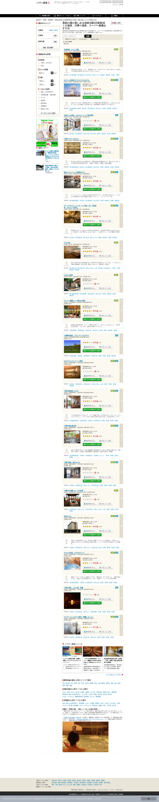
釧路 (70, 685)
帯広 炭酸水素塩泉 (73, 167)
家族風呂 (98, 696)
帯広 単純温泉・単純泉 (75, 108)
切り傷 (110, 694)
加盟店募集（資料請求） (77, 789)
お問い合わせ (119, 789)
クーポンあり (83, 39)
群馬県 (74, 780)
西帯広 (103, 683)
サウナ (64, 692)
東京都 (79, 780)
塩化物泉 (86, 696)
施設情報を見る (90, 62)
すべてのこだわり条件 (48, 113)
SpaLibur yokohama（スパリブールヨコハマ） (90, 719)
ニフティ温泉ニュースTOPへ (113, 674)
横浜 (53, 784)
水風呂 (95, 694)
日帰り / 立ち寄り (46, 63)
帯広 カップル (95, 74)
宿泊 (68, 692)
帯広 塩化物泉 (72, 74)
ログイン (115, 4)
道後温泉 (89, 782)
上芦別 (87, 683)
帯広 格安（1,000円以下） (104, 268)
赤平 (72, 683)
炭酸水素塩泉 (79, 696)
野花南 (91, 683)
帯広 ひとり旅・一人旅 (91, 268)
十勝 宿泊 (79, 355)
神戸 (101, 784)
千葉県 (64, 780)
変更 (55, 35)
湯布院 (101, 782)
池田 (67, 685)
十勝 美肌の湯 (80, 330)
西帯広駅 (108, 74)
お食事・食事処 (84, 692)
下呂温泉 (76, 782)
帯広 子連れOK (81, 268)
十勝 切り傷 (88, 330)
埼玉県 (60, 780)
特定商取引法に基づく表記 (87, 794)
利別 (63, 685)
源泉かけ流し (107, 692)
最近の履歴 (117, 1)
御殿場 (78, 784)
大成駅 (117, 74)
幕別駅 (115, 330)
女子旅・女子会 (102, 694)
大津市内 (96, 784)
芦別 (82, 683)
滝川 (63, 683)
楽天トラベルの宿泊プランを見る (92, 97)
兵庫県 (69, 780)
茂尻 (75, 683)
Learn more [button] (97, 798)
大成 (99, 683)
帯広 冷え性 (88, 74)
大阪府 (84, 780)
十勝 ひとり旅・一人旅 (97, 384)
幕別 (119, 683)
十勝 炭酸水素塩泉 (73, 420)
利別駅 (116, 420)
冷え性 (77, 692)
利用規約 (98, 794)
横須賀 (61, 784)
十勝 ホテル (86, 611)
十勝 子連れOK (87, 384)
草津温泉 (54, 782)
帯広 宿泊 (84, 108)
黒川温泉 (95, 782)
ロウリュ (92, 696)
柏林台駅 (102, 74)
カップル (92, 692)
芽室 (95, 683)
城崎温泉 (70, 782)
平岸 (79, 683)
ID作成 (121, 4)
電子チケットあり (71, 39)
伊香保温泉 (83, 782)
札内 (115, 683)
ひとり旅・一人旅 (87, 694)
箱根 (59, 782)
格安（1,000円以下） (75, 694)
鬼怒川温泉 (107, 782)
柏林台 (108, 683)
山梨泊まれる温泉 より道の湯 (72, 717)
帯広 (112, 683)
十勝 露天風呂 (93, 611)
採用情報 (121, 794)
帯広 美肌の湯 (80, 74)
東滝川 (68, 683)
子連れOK (99, 692)
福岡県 (103, 780)
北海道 (88, 780)
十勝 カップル (86, 485)
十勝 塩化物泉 (72, 330)
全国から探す (53, 30)
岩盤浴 (43, 100)
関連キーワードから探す (43, 787)
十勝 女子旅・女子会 (96, 547)
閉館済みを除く (95, 39)
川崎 (56, 784)
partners (37, 798)
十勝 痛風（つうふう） (99, 455)
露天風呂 (114, 692)
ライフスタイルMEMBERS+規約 (109, 794)
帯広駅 (113, 74)
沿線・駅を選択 (48, 47)
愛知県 (98, 780)
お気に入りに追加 (106, 62)
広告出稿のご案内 (91, 789)
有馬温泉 (63, 782)
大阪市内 (83, 784)
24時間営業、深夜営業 (48, 95)
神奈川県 (54, 780)
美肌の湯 (65, 694)
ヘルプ (112, 789)
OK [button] (149, 798)
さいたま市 (69, 784)
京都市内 (90, 784)
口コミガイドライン (103, 789)
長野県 (93, 780)
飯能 (74, 784)
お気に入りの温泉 (105, 1)
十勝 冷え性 (95, 330)
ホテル (73, 692)
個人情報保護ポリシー (74, 794)
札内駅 (71, 110)
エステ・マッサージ (68, 696)
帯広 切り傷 (86, 133)
